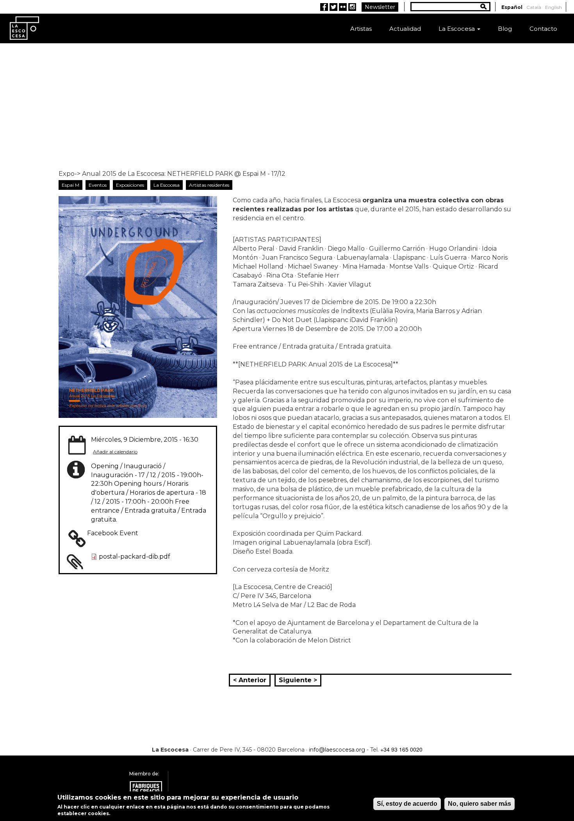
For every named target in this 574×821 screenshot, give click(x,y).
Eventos (98, 185)
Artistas (361, 28)
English (553, 7)
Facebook (324, 7)
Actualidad (405, 28)
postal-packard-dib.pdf (134, 556)
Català (533, 7)
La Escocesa (457, 28)
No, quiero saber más (479, 803)
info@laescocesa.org (337, 749)
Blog (505, 28)
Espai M (70, 185)
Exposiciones (130, 185)
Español (511, 7)
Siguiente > (298, 680)
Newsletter (380, 7)
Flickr (343, 7)
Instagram (352, 7)
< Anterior (249, 680)
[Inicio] (24, 27)
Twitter (333, 7)
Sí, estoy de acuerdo (407, 803)
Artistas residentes (209, 185)
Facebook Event (112, 533)
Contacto (543, 28)
